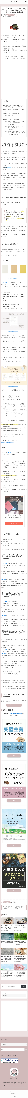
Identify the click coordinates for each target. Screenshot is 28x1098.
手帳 (14, 902)
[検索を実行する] (25, 1049)
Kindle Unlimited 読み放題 (15, 713)
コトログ (14, 2)
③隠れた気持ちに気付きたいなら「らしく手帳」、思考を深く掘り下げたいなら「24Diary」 (16, 133)
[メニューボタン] (2, 2)
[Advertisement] (14, 80)
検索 (24, 986)
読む (14, 755)
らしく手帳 (10, 115)
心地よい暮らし (11, 14)
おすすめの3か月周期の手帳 (12, 113)
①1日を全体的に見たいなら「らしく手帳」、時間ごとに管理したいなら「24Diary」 (16, 123)
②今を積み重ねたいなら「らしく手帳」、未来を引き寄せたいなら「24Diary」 (16, 128)
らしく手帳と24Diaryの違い (12, 119)
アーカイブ (4, 993)
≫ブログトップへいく (14, 705)
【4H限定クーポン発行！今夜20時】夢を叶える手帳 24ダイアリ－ (14, 517)
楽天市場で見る (14, 523)
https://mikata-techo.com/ (7, 442)
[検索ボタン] (26, 2)
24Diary (9, 117)
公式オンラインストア (13, 278)
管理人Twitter (14, 1093)
